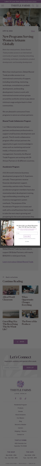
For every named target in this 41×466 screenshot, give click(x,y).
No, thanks (27, 241)
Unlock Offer (27, 236)
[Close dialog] (39, 222)
